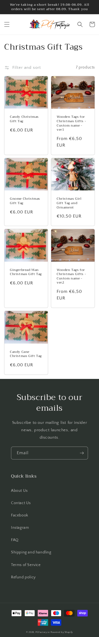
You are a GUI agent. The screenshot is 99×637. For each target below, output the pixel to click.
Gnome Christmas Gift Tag (25, 201)
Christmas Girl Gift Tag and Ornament (69, 203)
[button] (7, 24)
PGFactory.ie (42, 632)
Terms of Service (26, 565)
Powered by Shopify (62, 632)
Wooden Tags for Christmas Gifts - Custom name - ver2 (71, 276)
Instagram (20, 527)
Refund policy (23, 577)
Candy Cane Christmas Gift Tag (26, 354)
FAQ (15, 540)
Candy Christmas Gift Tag (24, 119)
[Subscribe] (82, 453)
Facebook (19, 515)
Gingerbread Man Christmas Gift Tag (26, 272)
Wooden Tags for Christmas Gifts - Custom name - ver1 (71, 123)
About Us (19, 491)
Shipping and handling (31, 552)
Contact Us (21, 503)
